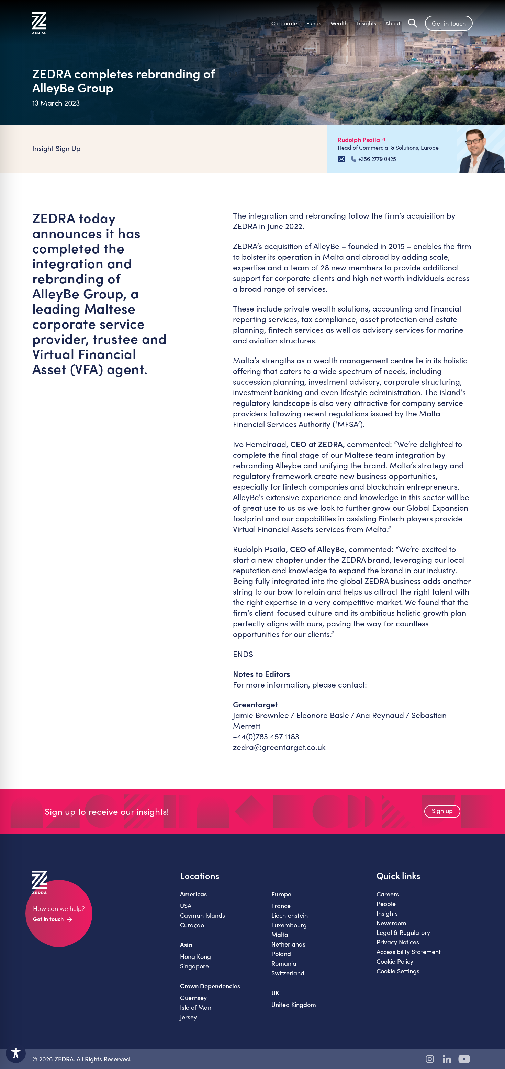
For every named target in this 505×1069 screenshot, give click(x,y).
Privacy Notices (398, 942)
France (281, 906)
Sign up (442, 811)
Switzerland (287, 973)
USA (185, 906)
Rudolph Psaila (259, 548)
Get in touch (449, 23)
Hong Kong (195, 956)
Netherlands (288, 944)
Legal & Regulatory (403, 932)
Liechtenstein (289, 915)
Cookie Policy (395, 961)
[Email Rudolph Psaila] (341, 159)
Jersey (188, 1017)
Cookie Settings (398, 971)
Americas (193, 894)
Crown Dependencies (210, 986)
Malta (279, 934)
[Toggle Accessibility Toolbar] (15, 1053)
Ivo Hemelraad (259, 443)
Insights (387, 913)
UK (275, 993)
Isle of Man (195, 1007)
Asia (186, 945)
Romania (283, 963)
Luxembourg (289, 925)
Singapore (194, 966)
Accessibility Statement (409, 952)
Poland (281, 954)
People (386, 904)
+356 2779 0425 (377, 159)
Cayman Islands (202, 915)
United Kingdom (293, 1004)
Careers (388, 894)
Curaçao (192, 925)
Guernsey (193, 998)
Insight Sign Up (56, 148)
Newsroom (391, 923)
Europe (281, 894)
